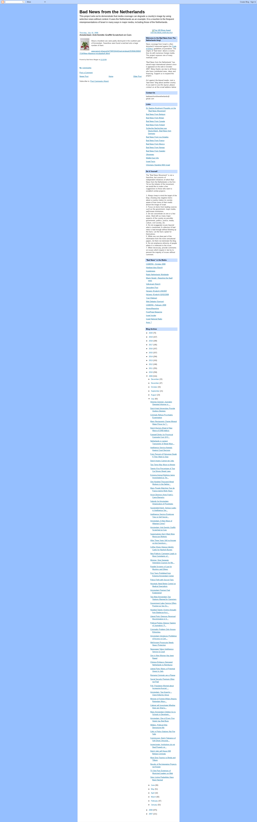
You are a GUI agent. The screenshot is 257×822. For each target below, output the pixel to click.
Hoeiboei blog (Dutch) (154, 268)
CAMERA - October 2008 (155, 264)
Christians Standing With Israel (158, 165)
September (155, 391)
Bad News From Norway (155, 148)
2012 (151, 364)
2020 (151, 333)
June (153, 785)
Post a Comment (86, 73)
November (155, 383)
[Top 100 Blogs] (161, 30)
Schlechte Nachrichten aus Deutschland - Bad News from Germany (158, 131)
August (154, 395)
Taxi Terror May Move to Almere (162, 465)
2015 (151, 353)
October (154, 387)
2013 (151, 360)
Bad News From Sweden (155, 151)
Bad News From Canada (155, 121)
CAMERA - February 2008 (156, 305)
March (153, 797)
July (153, 399)
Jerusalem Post (152, 288)
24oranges (150, 154)
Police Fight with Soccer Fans (162, 580)
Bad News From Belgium (155, 114)
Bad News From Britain (155, 118)
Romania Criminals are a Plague (162, 675)
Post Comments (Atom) (99, 81)
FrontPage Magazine (154, 312)
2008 (151, 810)
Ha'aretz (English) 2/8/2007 (156, 291)
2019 (151, 337)
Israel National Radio (154, 319)
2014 (151, 357)
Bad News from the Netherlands (112, 11)
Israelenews (150, 271)
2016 (151, 349)
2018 (151, 341)
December (155, 379)
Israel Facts (150, 161)
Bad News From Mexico (155, 144)
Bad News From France (155, 141)
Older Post (137, 76)
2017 (151, 345)
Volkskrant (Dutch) (153, 284)
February (154, 801)
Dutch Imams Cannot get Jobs (162, 461)
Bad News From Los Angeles (157, 137)
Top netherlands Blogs (161, 33)
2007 (151, 814)
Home (111, 76)
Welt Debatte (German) (155, 302)
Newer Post (84, 76)
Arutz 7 (149, 322)
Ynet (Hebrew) (151, 298)
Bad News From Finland (155, 125)
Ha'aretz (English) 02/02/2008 (157, 295)
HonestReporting (152, 308)
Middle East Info (152, 158)
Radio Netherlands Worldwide (157, 275)
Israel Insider (151, 315)
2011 (151, 368)
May (153, 789)
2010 (151, 372)
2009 (151, 376)
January (154, 805)
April (153, 793)
